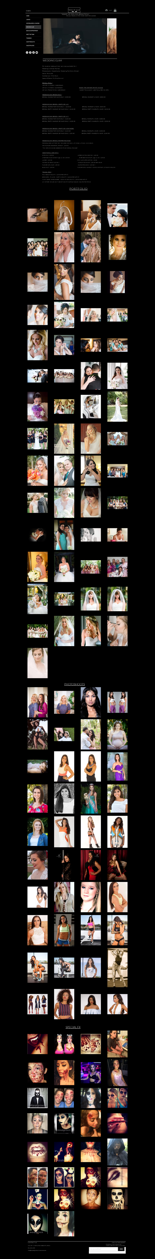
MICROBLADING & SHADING (32, 23)
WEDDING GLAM (30, 27)
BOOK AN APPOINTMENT (32, 30)
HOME (27, 16)
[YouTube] (37, 52)
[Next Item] (114, 36)
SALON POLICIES (30, 45)
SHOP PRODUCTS (30, 42)
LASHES (28, 19)
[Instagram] (27, 52)
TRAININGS (29, 38)
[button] (115, 10)
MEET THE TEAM (30, 34)
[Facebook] (30, 52)
